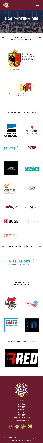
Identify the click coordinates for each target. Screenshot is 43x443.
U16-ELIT (21, 410)
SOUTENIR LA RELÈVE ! (21, 418)
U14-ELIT (21, 407)
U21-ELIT (21, 415)
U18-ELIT (21, 412)
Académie (21, 404)
